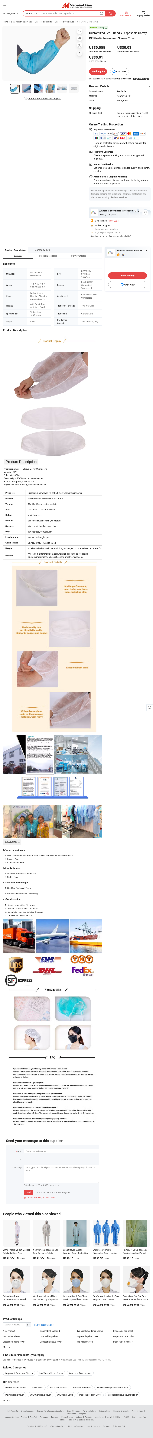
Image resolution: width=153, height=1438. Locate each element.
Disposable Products (43, 22)
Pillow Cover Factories (15, 1387)
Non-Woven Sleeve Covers (87, 22)
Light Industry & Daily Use (21, 22)
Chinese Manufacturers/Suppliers (50, 1411)
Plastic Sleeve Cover (14, 1394)
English (24, 1417)
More (5, 1400)
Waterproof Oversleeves (80, 1373)
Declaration (107, 1426)
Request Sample (141, 78)
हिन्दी (134, 1417)
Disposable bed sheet (123, 1330)
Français (54, 1417)
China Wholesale (73, 1411)
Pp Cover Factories (58, 1387)
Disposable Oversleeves (64, 22)
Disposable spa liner (49, 1336)
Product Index (137, 1411)
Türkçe (62, 1420)
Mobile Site (71, 1413)
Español (33, 1417)
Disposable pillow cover (87, 1336)
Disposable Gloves (11, 1336)
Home (5, 22)
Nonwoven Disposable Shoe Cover (112, 1387)
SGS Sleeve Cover (65, 1394)
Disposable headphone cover (89, 1330)
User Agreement (93, 1426)
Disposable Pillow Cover (90, 1394)
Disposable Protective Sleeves (19, 1373)
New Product (9, 1330)
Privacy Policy (121, 1426)
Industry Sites (104, 1411)
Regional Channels (120, 1411)
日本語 (126, 1417)
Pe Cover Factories (82, 1387)
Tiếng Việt (72, 1420)
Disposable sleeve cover (51, 1341)
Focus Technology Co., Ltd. (57, 1426)
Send (28, 1192)
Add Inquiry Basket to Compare (44, 98)
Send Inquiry (98, 71)
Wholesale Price (89, 1411)
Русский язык (67, 1417)
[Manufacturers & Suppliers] (77, 5)
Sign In (94, 236)
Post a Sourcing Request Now (39, 1197)
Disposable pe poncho (123, 1336)
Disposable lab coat (122, 1341)
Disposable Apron (84, 1341)
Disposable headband (50, 1330)
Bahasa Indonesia (86, 1420)
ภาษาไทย (142, 1417)
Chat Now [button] (121, 71)
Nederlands (99, 1417)
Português (44, 1417)
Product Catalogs (45, 1324)
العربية (109, 1417)
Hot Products (12, 1411)
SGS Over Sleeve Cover (40, 1394)
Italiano (79, 1417)
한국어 (118, 1417)
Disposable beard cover (14, 1341)
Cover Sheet (37, 1387)
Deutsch (88, 1417)
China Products (27, 1411)
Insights (82, 1413)
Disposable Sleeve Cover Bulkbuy (123, 1394)
